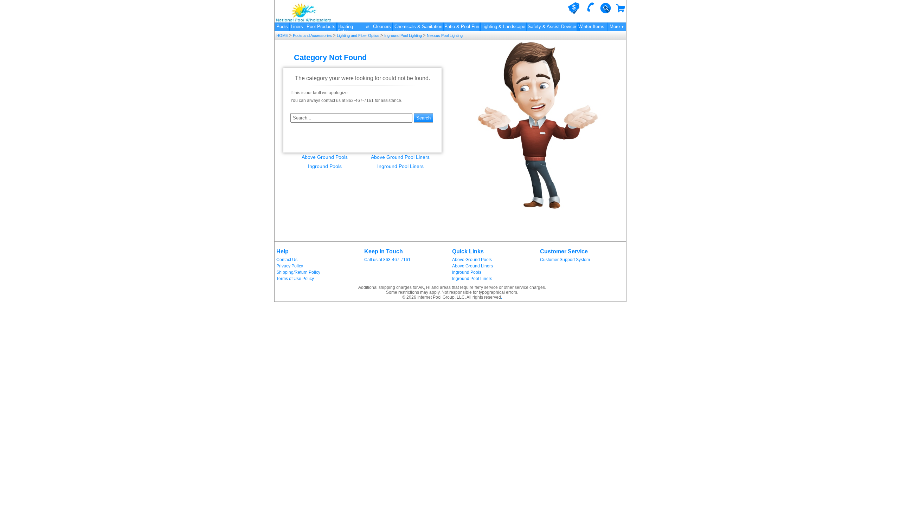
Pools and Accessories (312, 35)
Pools (282, 26)
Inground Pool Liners (400, 166)
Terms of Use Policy (295, 278)
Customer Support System (565, 259)
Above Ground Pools (325, 157)
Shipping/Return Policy (298, 272)
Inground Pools (325, 166)
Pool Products (321, 26)
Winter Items (591, 26)
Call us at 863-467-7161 (387, 259)
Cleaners (382, 26)
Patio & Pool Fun (461, 26)
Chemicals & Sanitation (418, 26)
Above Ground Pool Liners (400, 157)
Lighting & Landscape (503, 26)
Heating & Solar (353, 27)
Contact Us (286, 259)
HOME (282, 35)
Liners (297, 26)
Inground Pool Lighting (403, 35)
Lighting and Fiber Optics (358, 35)
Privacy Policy (289, 266)
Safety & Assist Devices (553, 26)
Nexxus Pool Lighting (444, 35)
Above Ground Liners (472, 266)
